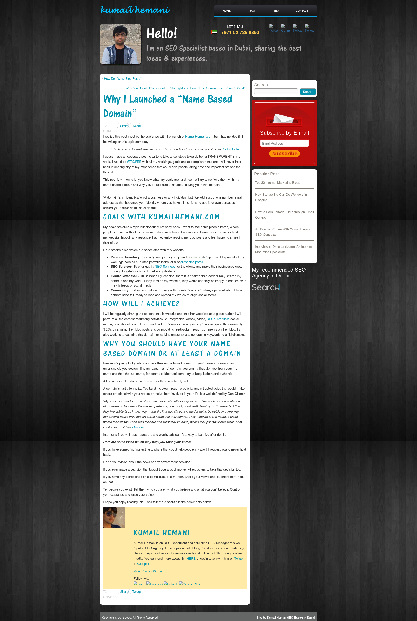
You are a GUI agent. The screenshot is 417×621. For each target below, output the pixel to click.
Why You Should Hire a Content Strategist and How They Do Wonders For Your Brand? (186, 88)
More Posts (142, 571)
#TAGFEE (134, 161)
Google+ (143, 563)
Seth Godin (231, 149)
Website (158, 571)
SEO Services (165, 266)
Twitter (239, 558)
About (252, 10)
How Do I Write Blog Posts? (123, 78)
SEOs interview (218, 318)
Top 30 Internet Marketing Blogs (277, 182)
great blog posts (191, 261)
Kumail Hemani (162, 533)
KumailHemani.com (199, 136)
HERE (191, 558)
